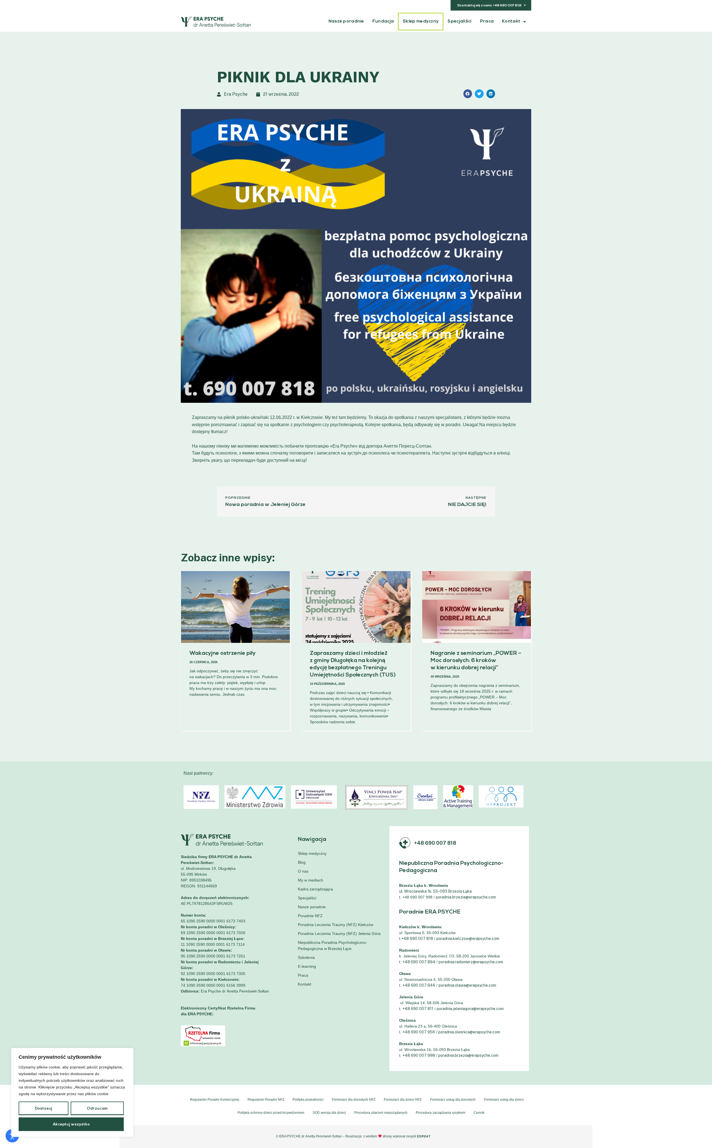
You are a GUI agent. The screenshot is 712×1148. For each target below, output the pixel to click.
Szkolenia (306, 957)
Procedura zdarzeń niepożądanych (380, 1113)
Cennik (479, 1113)
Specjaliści (459, 21)
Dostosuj (43, 1109)
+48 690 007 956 (418, 1032)
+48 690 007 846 (418, 985)
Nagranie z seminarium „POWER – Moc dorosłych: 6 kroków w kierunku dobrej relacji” (476, 661)
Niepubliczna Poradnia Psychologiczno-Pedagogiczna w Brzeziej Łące (332, 945)
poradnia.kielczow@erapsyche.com (467, 938)
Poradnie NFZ (310, 916)
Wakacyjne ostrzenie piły (222, 653)
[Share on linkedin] (490, 93)
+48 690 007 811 (417, 1008)
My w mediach (310, 880)
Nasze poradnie (346, 21)
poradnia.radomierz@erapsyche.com (471, 962)
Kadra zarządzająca (315, 889)
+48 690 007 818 (435, 843)
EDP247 (424, 1136)
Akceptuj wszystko (71, 1124)
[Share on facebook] (467, 93)
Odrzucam (97, 1109)
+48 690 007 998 (418, 1055)
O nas (303, 871)
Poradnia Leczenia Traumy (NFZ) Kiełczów (335, 924)
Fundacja (383, 21)
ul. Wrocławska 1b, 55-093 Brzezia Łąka (436, 891)
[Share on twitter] (479, 93)
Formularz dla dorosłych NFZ (353, 1100)
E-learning (307, 966)
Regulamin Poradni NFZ (266, 1100)
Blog (302, 862)
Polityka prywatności (308, 1100)
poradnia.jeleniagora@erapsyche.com (470, 1008)
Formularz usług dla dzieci (504, 1100)
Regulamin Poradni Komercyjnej (214, 1100)
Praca (487, 21)
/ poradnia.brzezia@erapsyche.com (467, 1055)
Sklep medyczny (421, 21)
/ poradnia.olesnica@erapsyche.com (468, 1032)
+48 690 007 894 (418, 962)
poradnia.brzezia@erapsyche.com (466, 897)
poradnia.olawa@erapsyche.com (467, 985)
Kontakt (511, 21)
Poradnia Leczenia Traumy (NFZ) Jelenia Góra (339, 933)
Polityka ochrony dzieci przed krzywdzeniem (271, 1113)
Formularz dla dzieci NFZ (403, 1100)
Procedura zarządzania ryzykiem (440, 1113)
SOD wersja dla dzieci (329, 1113)
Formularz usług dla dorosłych (453, 1100)
